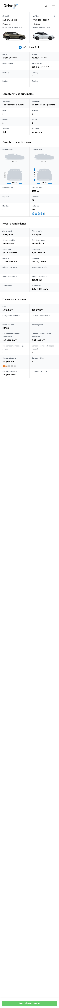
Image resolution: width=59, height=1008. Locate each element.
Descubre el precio (29, 1003)
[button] (42, 67)
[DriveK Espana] (11, 6)
